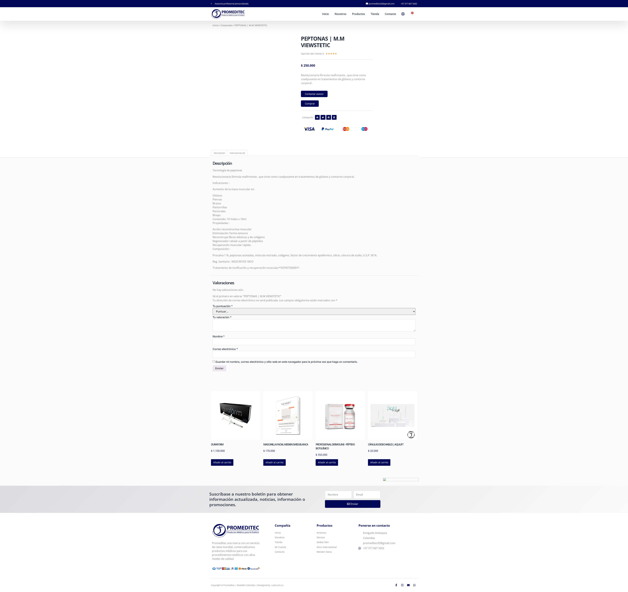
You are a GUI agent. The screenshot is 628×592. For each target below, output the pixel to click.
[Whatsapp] (414, 585)
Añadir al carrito (222, 462)
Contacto (390, 14)
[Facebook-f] (396, 585)
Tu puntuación (223, 306)
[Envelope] (408, 585)
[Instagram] (402, 585)
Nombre (219, 336)
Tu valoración (222, 317)
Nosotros (340, 14)
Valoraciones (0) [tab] (237, 152)
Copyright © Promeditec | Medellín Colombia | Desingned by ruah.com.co (247, 585)
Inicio (325, 14)
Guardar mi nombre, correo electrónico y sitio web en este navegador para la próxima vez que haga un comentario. (286, 361)
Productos (358, 14)
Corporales (227, 25)
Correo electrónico (225, 349)
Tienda (375, 14)
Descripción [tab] (219, 152)
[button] (317, 117)
